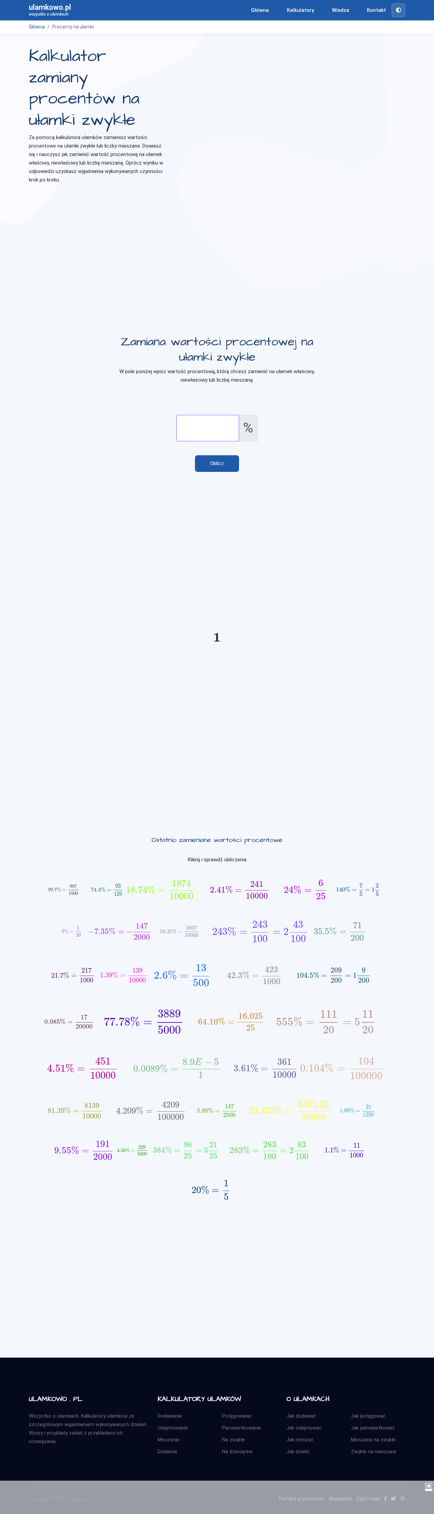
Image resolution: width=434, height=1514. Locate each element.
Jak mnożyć (300, 1440)
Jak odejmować (304, 1428)
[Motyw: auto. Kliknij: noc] (398, 10)
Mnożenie (168, 1440)
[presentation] (217, 640)
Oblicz (217, 463)
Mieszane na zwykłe (373, 1440)
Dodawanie (170, 1416)
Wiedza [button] (340, 10)
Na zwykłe (233, 1440)
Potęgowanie (237, 1416)
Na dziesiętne (237, 1452)
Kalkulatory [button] (300, 10)
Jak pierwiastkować (373, 1428)
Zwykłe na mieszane (373, 1452)
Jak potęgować (368, 1416)
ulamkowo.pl (50, 10)
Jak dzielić (298, 1452)
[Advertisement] (217, 242)
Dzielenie (167, 1452)
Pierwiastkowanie (241, 1428)
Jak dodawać (301, 1416)
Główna (260, 10)
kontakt (376, 10)
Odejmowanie (173, 1428)
